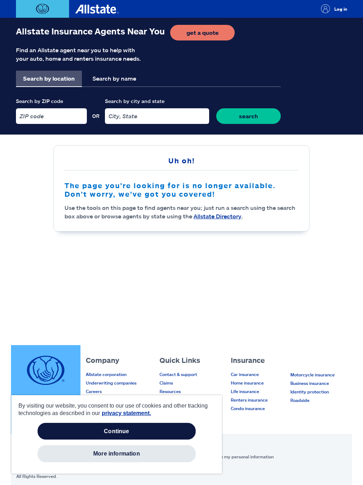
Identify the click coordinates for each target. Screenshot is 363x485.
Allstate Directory (217, 216)
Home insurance (247, 382)
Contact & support (178, 374)
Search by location (49, 78)
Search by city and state (134, 101)
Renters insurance (249, 399)
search (248, 116)
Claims (166, 382)
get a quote (210, 34)
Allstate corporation (106, 374)
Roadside (299, 400)
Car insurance (245, 374)
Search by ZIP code (39, 101)
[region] (116, 434)
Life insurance (245, 391)
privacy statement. (126, 413)
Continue (116, 431)
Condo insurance (248, 408)
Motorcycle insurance (312, 374)
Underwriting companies (111, 382)
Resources (170, 391)
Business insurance (309, 383)
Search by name (114, 78)
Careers (94, 391)
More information (116, 454)
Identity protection (309, 391)
